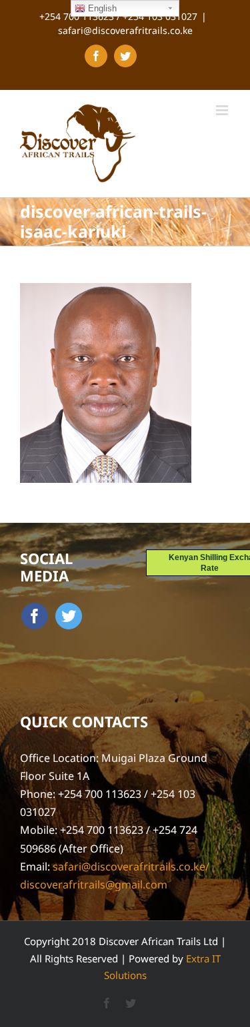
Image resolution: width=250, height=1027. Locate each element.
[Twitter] (68, 616)
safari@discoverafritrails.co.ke (125, 30)
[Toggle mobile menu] (223, 110)
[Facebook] (34, 616)
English (101, 8)
